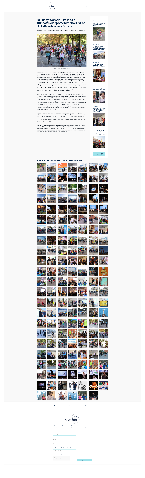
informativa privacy (60, 454)
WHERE (81, 6)
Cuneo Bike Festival (49, 16)
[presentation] (61, 458)
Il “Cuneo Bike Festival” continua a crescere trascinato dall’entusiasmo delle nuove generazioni (99, 48)
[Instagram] (92, 6)
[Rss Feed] (87, 6)
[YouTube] (93, 6)
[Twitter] (90, 6)
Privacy (93, 471)
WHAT (64, 6)
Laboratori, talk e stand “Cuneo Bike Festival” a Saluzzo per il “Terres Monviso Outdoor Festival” (99, 132)
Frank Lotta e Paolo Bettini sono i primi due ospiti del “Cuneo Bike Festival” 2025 (99, 88)
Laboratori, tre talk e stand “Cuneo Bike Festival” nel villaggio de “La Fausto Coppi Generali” (99, 110)
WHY (76, 6)
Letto (59, 454)
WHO (58, 6)
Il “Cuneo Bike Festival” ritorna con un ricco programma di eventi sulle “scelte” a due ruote (99, 66)
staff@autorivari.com (88, 471)
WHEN (70, 6)
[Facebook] (88, 6)
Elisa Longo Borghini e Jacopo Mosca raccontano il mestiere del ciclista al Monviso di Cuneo (99, 23)
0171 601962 (82, 471)
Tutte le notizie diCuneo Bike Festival (98, 154)
